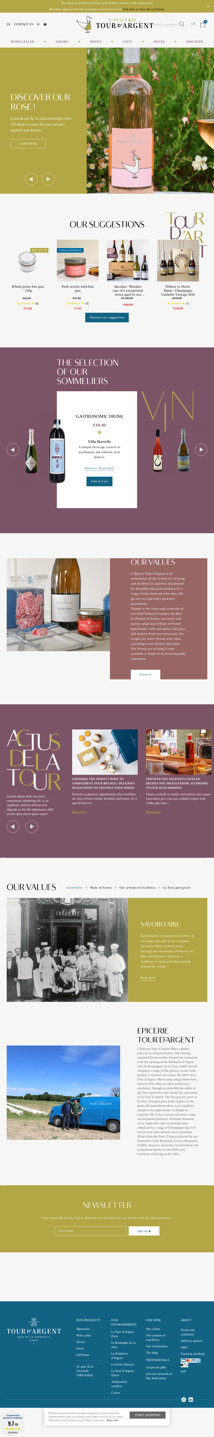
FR (8, 24)
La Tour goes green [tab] (176, 887)
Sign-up (142, 1231)
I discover (28, 144)
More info (112, 1420)
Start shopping (147, 1415)
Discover (145, 674)
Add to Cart (99, 481)
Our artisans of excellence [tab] (138, 887)
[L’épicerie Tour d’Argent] (114, 24)
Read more (79, 811)
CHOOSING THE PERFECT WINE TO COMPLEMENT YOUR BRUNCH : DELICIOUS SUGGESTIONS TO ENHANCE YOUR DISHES (103, 783)
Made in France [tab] (101, 887)
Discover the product (99, 468)
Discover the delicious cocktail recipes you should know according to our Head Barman (177, 783)
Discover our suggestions (107, 317)
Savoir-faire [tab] (74, 887)
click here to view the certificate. (144, 9)
